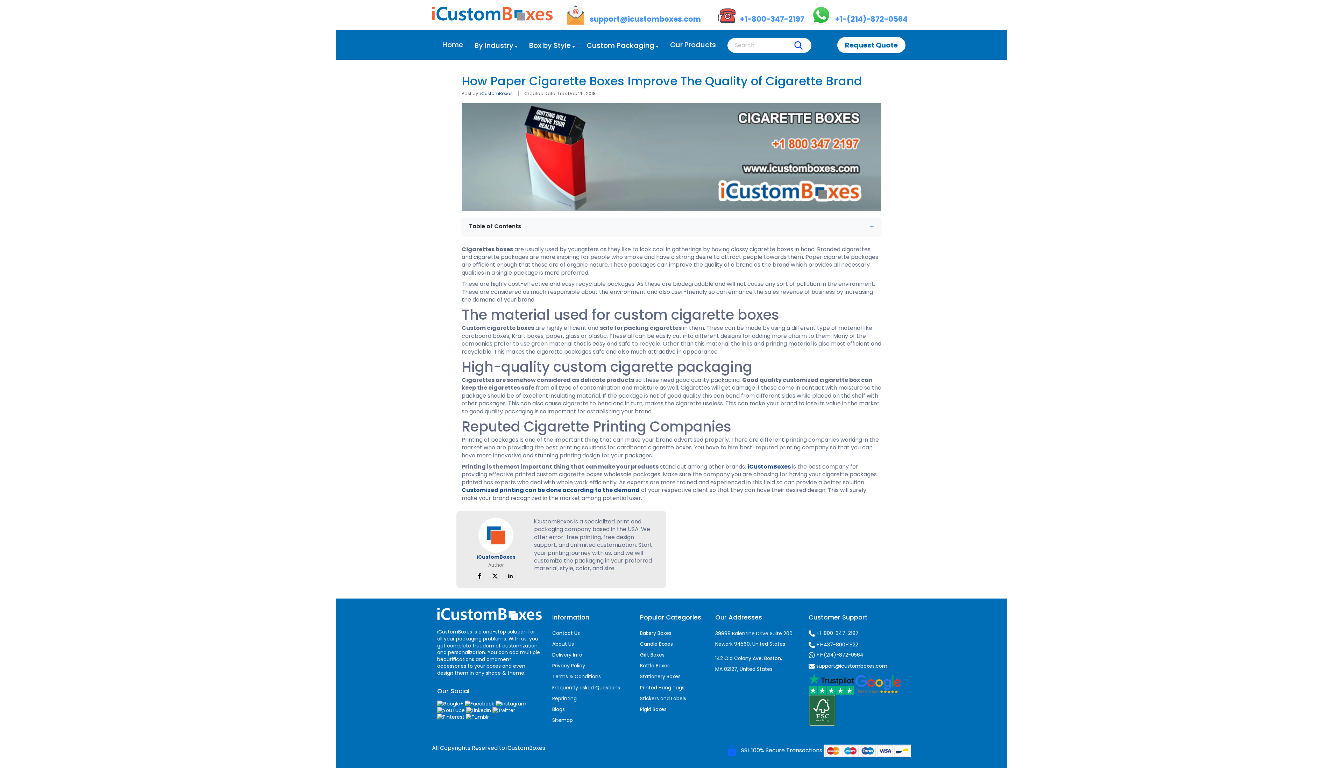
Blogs (558, 709)
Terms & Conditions (576, 676)
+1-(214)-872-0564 (839, 654)
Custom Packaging (620, 45)
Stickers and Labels (663, 698)
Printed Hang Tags (662, 687)
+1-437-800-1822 (836, 644)
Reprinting (564, 698)
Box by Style (550, 45)
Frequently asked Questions (586, 687)
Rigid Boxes (653, 709)
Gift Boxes (652, 654)
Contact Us (566, 633)
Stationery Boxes (660, 676)
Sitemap (562, 720)
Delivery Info (567, 654)
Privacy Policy (568, 665)
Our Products (693, 45)
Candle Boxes (656, 643)
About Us (563, 643)
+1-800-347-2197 (837, 633)
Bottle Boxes (655, 665)
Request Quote (871, 45)
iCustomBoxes (496, 93)
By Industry (494, 45)
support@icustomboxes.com (851, 665)
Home (452, 45)
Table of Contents (495, 226)
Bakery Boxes (656, 633)
